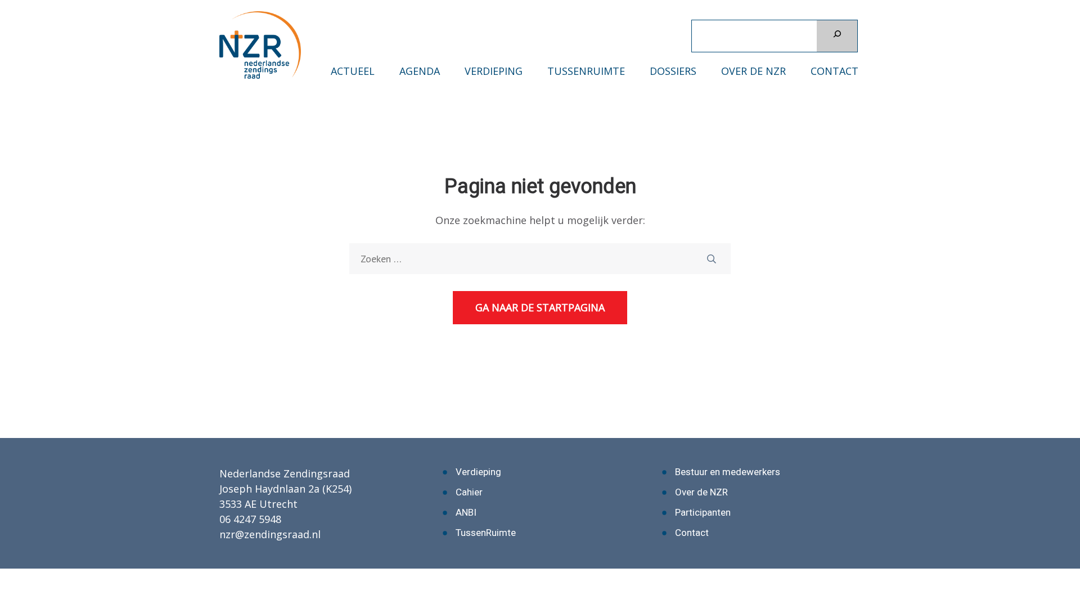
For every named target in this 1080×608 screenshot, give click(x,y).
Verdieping (494, 71)
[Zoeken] (837, 36)
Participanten (703, 512)
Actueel (353, 71)
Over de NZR (753, 71)
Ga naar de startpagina (540, 307)
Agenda (419, 71)
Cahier (469, 492)
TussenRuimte (586, 71)
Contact (834, 71)
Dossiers (673, 71)
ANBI (466, 512)
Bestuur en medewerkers (727, 471)
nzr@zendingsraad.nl (270, 534)
